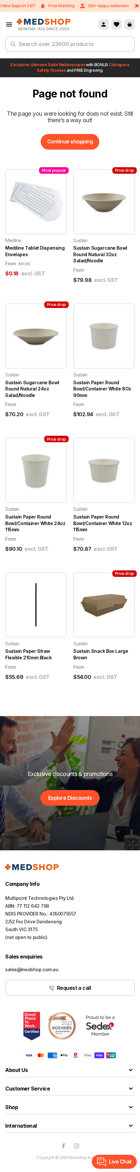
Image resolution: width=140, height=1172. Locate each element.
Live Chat (120, 1161)
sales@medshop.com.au (32, 969)
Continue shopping (70, 141)
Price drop (124, 170)
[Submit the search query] (13, 46)
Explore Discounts (70, 798)
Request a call (74, 988)
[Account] (103, 24)
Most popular (54, 170)
